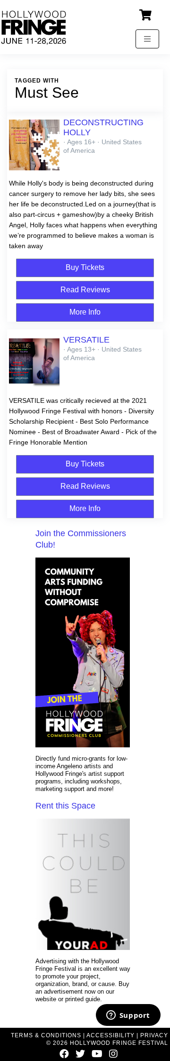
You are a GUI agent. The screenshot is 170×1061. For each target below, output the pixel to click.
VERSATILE (86, 339)
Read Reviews (85, 290)
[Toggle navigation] (147, 38)
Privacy (154, 1035)
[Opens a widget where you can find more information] (128, 1016)
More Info (85, 312)
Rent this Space (65, 805)
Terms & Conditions (46, 1035)
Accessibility (110, 1035)
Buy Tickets (85, 267)
